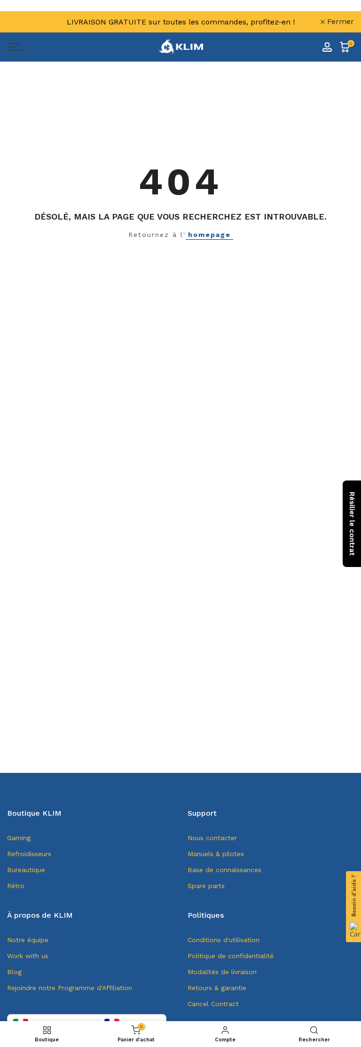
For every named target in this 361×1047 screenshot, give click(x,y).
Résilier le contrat (352, 524)
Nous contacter (212, 838)
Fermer (25, 21)
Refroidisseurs (29, 854)
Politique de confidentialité (231, 956)
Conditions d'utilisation (223, 940)
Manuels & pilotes (216, 854)
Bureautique (26, 870)
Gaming (19, 838)
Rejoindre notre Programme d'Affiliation (69, 988)
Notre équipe (27, 940)
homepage (209, 234)
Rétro (15, 886)
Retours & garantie (217, 988)
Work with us (27, 956)
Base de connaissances (224, 870)
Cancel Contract (213, 1004)
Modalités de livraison (222, 972)
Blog (14, 972)
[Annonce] (180, 22)
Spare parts (206, 886)
